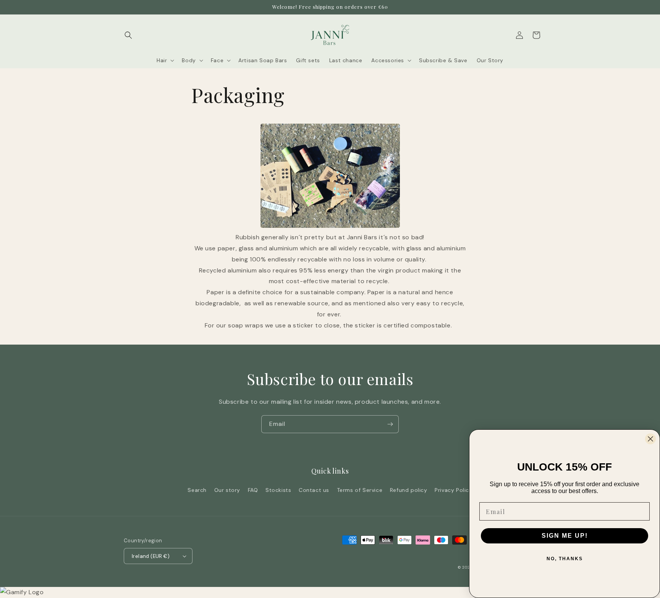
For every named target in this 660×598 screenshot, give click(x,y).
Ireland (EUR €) (151, 556)
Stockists (278, 490)
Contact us (314, 490)
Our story (227, 490)
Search (197, 490)
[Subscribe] (390, 424)
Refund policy (408, 490)
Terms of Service (360, 490)
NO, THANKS (565, 558)
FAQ (253, 490)
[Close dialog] (650, 439)
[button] (128, 35)
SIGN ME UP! (565, 535)
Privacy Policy (453, 490)
